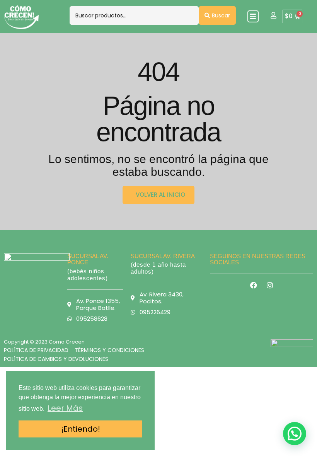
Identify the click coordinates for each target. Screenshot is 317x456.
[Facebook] (253, 285)
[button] (253, 16)
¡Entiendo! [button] (80, 429)
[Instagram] (269, 285)
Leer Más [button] (65, 408)
